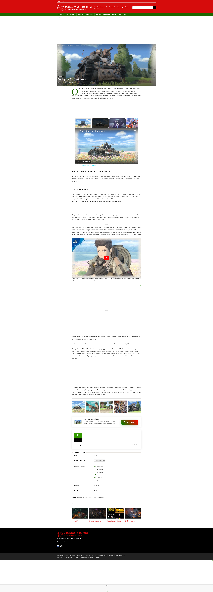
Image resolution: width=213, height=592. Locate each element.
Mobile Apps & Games (85, 14)
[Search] (154, 7)
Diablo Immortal (130, 521)
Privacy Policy (68, 557)
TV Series (106, 14)
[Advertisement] (106, 29)
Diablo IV (75, 521)
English (58, 1)
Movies (98, 14)
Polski (63, 1)
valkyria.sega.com (100, 460)
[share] (135, 130)
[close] (107, 585)
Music (114, 14)
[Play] (117, 123)
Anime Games (80, 497)
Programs (70, 14)
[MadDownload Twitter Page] (61, 546)
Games (60, 14)
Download (129, 422)
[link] (77, 131)
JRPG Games (89, 497)
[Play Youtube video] (106, 258)
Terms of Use (59, 557)
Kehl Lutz (60, 82)
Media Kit (76, 557)
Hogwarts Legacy (95, 521)
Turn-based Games (98, 497)
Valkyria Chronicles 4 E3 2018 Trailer (92, 131)
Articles (122, 14)
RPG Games (70, 45)
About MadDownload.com (87, 557)
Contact (97, 557)
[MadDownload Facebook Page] (58, 546)
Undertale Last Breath (114, 521)
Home (59, 45)
